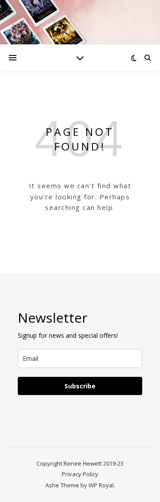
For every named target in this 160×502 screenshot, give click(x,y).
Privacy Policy (80, 474)
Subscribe (80, 386)
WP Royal (101, 485)
